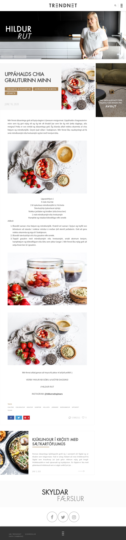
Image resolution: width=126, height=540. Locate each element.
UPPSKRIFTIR (20, 57)
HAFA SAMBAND (16, 536)
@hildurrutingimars (54, 394)
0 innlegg (76, 417)
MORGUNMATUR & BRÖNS (45, 89)
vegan (10, 410)
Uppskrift (75, 407)
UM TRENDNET (15, 534)
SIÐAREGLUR (30, 534)
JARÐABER (55, 407)
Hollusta (46, 407)
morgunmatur (65, 407)
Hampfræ (38, 407)
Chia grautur (20, 407)
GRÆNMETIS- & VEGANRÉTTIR (19, 89)
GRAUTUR (30, 407)
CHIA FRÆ (11, 407)
